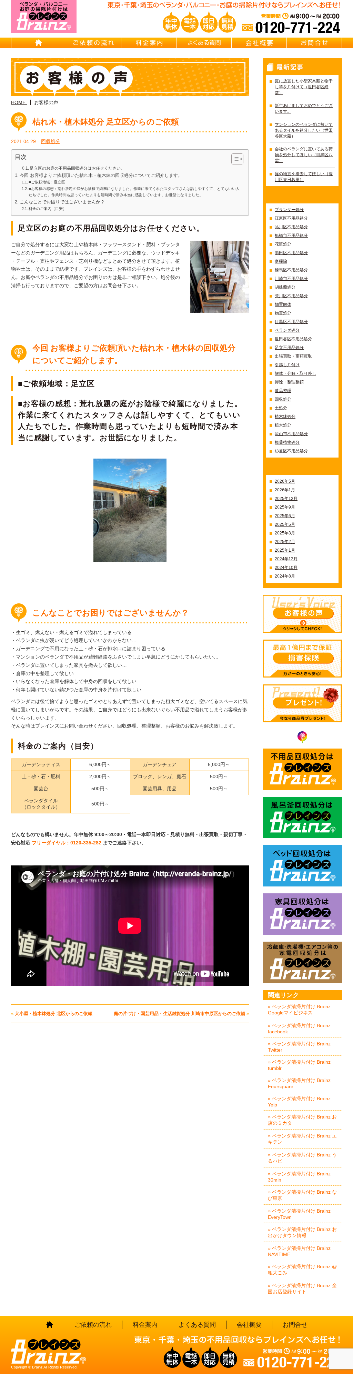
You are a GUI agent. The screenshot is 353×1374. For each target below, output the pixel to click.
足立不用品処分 (289, 347)
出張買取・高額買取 (293, 356)
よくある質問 (204, 43)
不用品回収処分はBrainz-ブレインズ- (302, 769)
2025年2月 (285, 541)
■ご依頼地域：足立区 (47, 182)
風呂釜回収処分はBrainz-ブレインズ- (302, 817)
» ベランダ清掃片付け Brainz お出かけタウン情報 (302, 1232)
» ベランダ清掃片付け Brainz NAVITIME (299, 1251)
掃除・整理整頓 (289, 382)
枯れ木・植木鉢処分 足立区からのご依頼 (105, 121)
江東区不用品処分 (291, 218)
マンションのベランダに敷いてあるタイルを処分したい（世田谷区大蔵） (304, 130)
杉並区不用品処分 (291, 451)
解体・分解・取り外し (295, 373)
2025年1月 (285, 550)
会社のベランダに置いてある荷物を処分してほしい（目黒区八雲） (304, 155)
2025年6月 (285, 515)
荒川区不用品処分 (291, 295)
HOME (38, 43)
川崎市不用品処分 (291, 278)
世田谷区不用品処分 (293, 339)
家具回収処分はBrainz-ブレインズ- (302, 914)
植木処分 (283, 425)
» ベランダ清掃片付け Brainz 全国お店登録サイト (302, 1288)
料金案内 (148, 43)
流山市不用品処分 (291, 433)
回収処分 (50, 141)
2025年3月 (285, 533)
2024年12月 (286, 558)
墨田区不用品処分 (291, 252)
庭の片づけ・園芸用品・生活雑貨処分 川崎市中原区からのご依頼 (179, 1013)
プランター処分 (289, 209)
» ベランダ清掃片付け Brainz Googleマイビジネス (299, 1009)
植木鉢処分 (285, 416)
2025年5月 (285, 524)
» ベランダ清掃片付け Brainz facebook (299, 1028)
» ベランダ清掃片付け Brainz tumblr (299, 1065)
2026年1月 (285, 490)
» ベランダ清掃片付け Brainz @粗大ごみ (302, 1269)
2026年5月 (285, 481)
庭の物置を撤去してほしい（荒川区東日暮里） (304, 176)
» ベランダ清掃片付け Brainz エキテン (302, 1139)
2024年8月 (285, 576)
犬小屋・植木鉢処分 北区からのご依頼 (53, 1013)
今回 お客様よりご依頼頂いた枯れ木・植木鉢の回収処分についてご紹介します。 (101, 175)
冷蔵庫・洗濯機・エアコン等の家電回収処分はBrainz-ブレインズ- (302, 962)
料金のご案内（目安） (48, 209)
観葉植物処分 (287, 442)
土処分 (281, 407)
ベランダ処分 (287, 330)
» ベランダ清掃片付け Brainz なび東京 (302, 1195)
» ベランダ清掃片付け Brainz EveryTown (299, 1214)
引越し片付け (287, 364)
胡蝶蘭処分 (285, 287)
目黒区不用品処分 (291, 321)
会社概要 (259, 43)
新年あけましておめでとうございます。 (304, 108)
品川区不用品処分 (291, 226)
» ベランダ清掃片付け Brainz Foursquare (299, 1083)
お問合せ (314, 43)
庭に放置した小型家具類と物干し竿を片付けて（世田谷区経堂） (304, 87)
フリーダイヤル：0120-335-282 (67, 842)
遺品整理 (283, 390)
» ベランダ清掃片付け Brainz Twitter (299, 1047)
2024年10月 (286, 567)
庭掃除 (281, 261)
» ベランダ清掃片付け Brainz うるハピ (302, 1158)
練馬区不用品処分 (291, 270)
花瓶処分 (283, 244)
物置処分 (283, 313)
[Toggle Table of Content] (234, 159)
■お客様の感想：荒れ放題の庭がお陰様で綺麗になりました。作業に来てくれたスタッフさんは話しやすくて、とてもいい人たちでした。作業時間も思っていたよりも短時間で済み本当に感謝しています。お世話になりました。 (134, 192)
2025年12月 (286, 498)
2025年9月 (285, 507)
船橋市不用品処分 (291, 235)
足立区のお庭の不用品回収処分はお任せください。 (77, 168)
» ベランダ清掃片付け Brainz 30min (299, 1177)
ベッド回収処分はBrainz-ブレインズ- (302, 865)
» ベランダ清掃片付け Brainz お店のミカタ (302, 1120)
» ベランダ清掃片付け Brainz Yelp (299, 1101)
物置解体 (283, 304)
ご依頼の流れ (93, 43)
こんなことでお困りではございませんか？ (62, 202)
